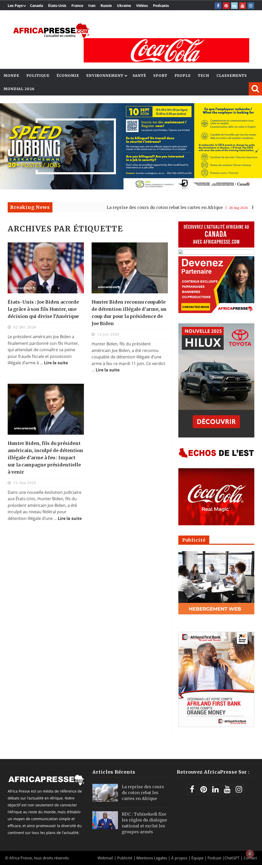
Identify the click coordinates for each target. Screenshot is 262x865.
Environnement (104, 75)
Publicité (125, 857)
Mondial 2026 (19, 89)
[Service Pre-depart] (131, 188)
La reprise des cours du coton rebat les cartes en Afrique (139, 207)
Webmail (105, 857)
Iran (91, 5)
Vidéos (142, 5)
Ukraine (124, 5)
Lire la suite (56, 363)
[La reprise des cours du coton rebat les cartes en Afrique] (105, 793)
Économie (68, 75)
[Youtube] (242, 5)
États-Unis (57, 5)
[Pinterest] (226, 5)
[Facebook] (218, 5)
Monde (11, 75)
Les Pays (15, 5)
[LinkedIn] (234, 5)
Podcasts (161, 5)
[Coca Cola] (166, 50)
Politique (37, 75)
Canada (36, 5)
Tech (203, 75)
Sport (160, 75)
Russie (106, 5)
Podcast (214, 857)
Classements (231, 75)
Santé (139, 75)
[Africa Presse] (51, 30)
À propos (179, 857)
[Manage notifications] (250, 854)
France (77, 5)
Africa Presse (20, 857)
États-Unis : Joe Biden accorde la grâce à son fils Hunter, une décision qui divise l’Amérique (43, 309)
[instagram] (250, 5)
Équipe (197, 857)
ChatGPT (231, 857)
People (182, 75)
